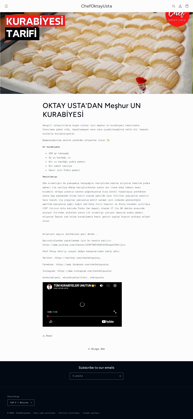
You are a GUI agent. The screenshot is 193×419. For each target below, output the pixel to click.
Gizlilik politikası (69, 413)
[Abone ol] (120, 376)
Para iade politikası (45, 413)
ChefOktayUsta (23, 413)
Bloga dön (98, 348)
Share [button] (49, 336)
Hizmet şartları (91, 413)
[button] (6, 6)
